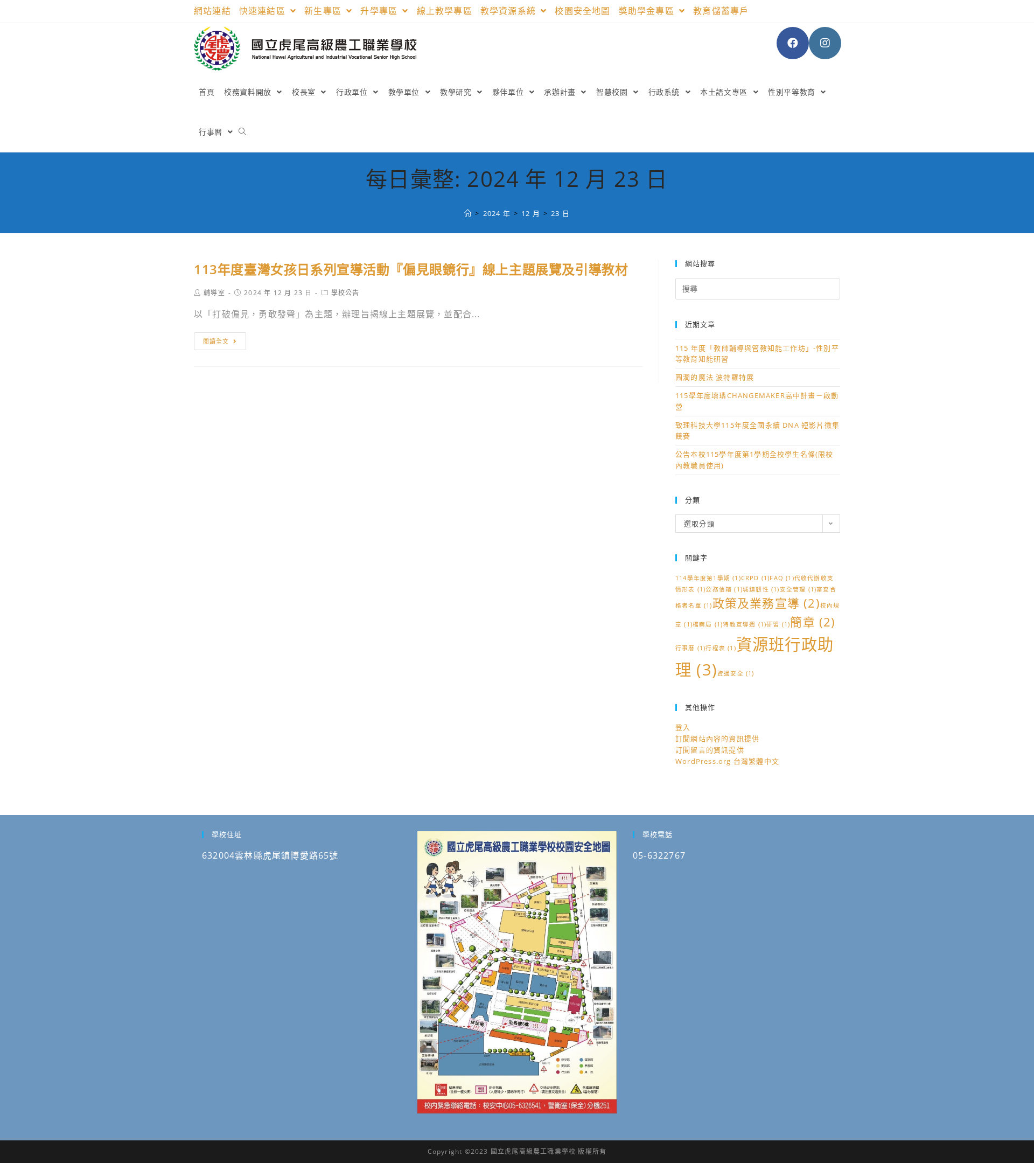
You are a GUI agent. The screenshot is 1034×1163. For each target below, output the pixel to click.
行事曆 (690, 648)
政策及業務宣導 (766, 603)
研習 (778, 624)
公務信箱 (724, 589)
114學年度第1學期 (708, 578)
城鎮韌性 (761, 589)
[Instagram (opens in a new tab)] (825, 43)
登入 (682, 727)
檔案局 (708, 624)
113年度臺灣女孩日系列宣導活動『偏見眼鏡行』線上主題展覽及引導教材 (411, 269)
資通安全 (735, 673)
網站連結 (212, 11)
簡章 (812, 622)
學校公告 (345, 292)
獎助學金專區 (648, 11)
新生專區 (324, 11)
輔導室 (214, 292)
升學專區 (380, 11)
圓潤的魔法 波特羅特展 (714, 377)
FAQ (782, 578)
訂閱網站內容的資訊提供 (717, 738)
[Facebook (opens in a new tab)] (793, 43)
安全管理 (798, 589)
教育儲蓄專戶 (721, 11)
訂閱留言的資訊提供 (709, 750)
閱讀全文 (216, 341)
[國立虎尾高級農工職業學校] (468, 213)
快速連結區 (263, 11)
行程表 (720, 648)
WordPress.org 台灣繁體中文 (727, 761)
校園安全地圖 (582, 11)
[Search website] (242, 132)
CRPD (755, 578)
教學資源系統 (509, 11)
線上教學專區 (444, 11)
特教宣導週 (744, 624)
